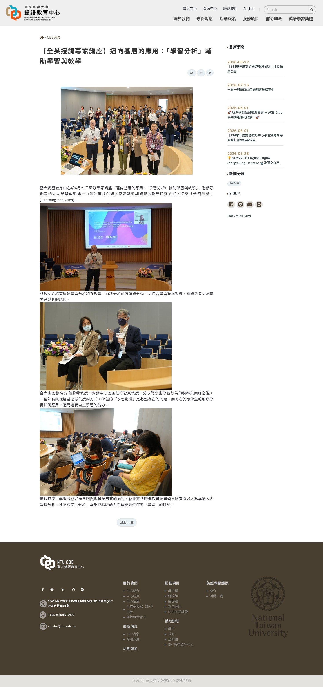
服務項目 (251, 19)
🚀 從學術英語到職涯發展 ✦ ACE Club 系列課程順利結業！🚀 (255, 115)
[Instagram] (73, 590)
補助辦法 (274, 19)
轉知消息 (133, 639)
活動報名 (228, 19)
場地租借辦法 (136, 617)
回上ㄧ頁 (127, 522)
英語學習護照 (301, 19)
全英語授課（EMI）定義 (140, 609)
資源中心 (210, 9)
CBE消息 (53, 37)
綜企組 (173, 601)
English (248, 9)
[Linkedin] (63, 590)
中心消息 (234, 183)
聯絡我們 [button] (230, 9)
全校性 (173, 639)
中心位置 (133, 601)
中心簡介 (133, 591)
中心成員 (133, 596)
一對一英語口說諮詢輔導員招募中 (250, 90)
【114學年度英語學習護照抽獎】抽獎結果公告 (255, 69)
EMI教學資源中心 (181, 644)
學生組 (173, 591)
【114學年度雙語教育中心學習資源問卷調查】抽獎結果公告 (255, 138)
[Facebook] (43, 590)
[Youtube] (52, 590)
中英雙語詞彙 (178, 612)
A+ (192, 72)
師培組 (173, 596)
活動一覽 (216, 596)
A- (201, 72)
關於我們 (182, 19)
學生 (171, 629)
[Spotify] (82, 590)
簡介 (213, 591)
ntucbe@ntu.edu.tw (62, 626)
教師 (171, 634)
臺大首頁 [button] (190, 9)
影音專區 (174, 606)
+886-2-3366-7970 (61, 614)
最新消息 (204, 19)
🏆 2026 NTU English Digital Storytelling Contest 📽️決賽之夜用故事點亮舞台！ (255, 161)
